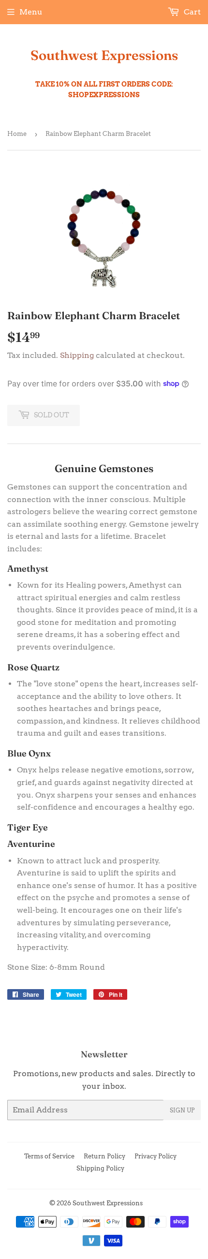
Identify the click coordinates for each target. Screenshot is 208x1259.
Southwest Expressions (104, 55)
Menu (31, 11)
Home (17, 133)
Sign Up (182, 1110)
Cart (191, 11)
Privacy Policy (155, 1156)
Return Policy (104, 1156)
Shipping (77, 355)
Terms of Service (49, 1156)
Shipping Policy (100, 1168)
